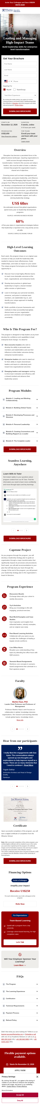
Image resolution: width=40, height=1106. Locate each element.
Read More (28, 765)
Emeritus (15, 103)
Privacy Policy (19, 105)
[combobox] (4, 81)
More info (20, 720)
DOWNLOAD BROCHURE (20, 111)
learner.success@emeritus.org (12, 1034)
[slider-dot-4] (23, 729)
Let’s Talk (20, 942)
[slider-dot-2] (20, 530)
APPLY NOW (20, 1070)
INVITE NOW (20, 5)
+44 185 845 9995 (22, 1039)
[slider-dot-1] (18, 530)
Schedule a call (30, 1034)
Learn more (25, 141)
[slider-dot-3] (22, 530)
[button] (20, 399)
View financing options (9, 136)
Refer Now (20, 904)
